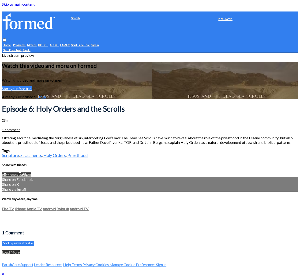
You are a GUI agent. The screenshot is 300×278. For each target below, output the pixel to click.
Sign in (95, 45)
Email (26, 174)
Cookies (102, 264)
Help (67, 264)
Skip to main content (18, 4)
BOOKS (43, 45)
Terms (77, 264)
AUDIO (54, 45)
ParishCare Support (17, 264)
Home (7, 45)
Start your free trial (17, 88)
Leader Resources (48, 264)
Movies (32, 45)
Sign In (26, 50)
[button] (4, 40)
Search (75, 18)
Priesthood (77, 155)
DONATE (225, 19)
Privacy (88, 264)
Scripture (10, 155)
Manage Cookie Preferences (132, 264)
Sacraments (31, 155)
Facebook (10, 174)
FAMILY (65, 45)
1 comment (11, 129)
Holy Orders (54, 155)
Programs (19, 45)
